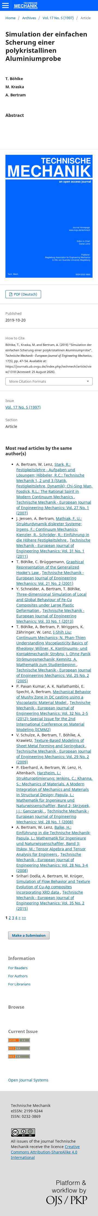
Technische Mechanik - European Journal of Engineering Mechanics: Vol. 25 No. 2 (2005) (53, 675)
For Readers (17, 967)
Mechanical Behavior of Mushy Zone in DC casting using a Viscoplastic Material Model (53, 697)
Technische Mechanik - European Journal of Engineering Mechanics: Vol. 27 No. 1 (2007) (53, 508)
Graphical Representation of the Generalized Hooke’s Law (50, 567)
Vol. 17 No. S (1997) (58, 17)
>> (24, 917)
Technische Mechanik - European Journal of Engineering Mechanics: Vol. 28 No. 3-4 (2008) (52, 862)
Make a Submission (29, 935)
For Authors (17, 976)
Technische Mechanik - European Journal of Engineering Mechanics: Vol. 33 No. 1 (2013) (50, 616)
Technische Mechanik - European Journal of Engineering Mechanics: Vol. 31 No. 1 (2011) (53, 548)
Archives (29, 17)
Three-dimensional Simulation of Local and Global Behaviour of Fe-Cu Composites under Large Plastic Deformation (51, 602)
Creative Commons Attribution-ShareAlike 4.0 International (45, 1152)
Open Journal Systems (28, 1080)
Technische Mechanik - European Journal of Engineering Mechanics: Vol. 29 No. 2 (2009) (53, 757)
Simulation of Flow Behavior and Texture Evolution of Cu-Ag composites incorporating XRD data (53, 887)
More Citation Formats (27, 381)
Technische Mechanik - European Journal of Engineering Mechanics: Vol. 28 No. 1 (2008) (52, 816)
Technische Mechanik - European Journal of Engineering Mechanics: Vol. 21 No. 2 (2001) (50, 578)
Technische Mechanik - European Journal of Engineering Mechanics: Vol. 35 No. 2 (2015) (50, 900)
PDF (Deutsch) (25, 294)
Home (10, 17)
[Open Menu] (5, 5)
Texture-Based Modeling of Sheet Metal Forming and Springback (50, 743)
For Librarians (19, 984)
